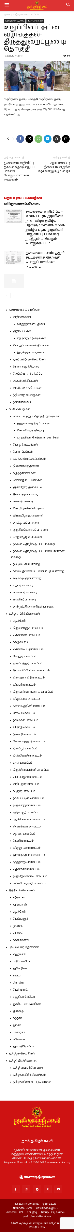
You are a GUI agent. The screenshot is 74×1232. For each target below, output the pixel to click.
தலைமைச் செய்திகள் (24, 310)
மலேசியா (19, 1039)
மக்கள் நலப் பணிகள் (27, 480)
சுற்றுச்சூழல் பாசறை (27, 537)
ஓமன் (17, 1025)
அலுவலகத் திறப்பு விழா (33, 423)
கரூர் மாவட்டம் (22, 763)
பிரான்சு (18, 983)
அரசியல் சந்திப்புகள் (27, 388)
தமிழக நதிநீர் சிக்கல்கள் (29, 1075)
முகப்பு (8, 15)
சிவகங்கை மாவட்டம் (27, 826)
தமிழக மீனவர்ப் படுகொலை (32, 1082)
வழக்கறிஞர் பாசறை (27, 578)
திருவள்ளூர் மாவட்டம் (28, 628)
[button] (68, 5)
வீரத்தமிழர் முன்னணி (28, 516)
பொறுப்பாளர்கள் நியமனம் (31, 345)
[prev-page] (6, 295)
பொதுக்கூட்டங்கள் (25, 445)
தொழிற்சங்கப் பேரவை (29, 508)
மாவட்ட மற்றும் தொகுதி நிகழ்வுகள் (36, 416)
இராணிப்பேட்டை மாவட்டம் (31, 670)
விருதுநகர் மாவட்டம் (26, 848)
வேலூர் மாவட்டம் (24, 656)
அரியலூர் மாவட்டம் (26, 784)
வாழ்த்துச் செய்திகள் (31, 324)
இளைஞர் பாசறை (25, 494)
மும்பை (18, 926)
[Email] (66, 139)
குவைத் (18, 1011)
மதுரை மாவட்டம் (24, 834)
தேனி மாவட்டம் (23, 841)
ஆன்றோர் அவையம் (27, 487)
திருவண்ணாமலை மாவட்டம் (33, 692)
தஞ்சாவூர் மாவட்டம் (26, 812)
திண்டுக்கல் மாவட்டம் (27, 756)
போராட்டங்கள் (23, 452)
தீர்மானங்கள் (22, 402)
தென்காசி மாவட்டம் (26, 869)
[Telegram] (48, 139)
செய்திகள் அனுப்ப (47, 1208)
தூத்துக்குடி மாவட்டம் (26, 862)
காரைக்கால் (21, 940)
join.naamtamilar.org (58, 1162)
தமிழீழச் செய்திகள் (22, 1053)
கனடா (17, 975)
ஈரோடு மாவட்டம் (24, 727)
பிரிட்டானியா (22, 961)
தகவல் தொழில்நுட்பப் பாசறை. (34, 544)
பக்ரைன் (19, 1032)
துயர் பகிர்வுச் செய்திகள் (29, 359)
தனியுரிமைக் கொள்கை (37, 1216)
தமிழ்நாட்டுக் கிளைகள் (24, 614)
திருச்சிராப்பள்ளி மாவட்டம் (31, 770)
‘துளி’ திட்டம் (49, 1204)
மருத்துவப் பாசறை (26, 523)
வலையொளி (14, 1212)
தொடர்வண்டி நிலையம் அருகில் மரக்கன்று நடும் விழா (54, 167)
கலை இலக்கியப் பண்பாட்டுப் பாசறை (38, 571)
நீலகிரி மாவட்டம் (24, 734)
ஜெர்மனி (19, 954)
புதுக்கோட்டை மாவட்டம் (29, 819)
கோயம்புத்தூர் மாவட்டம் (29, 741)
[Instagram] (26, 1189)
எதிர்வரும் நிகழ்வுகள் (31, 338)
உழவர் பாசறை (23, 585)
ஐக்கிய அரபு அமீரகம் (27, 1004)
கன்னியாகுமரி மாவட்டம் (29, 883)
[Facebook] (20, 139)
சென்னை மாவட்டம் (26, 635)
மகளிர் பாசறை (23, 501)
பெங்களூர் (20, 919)
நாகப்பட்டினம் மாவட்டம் (28, 798)
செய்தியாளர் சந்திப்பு (27, 374)
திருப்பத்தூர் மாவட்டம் (27, 663)
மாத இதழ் (31, 1212)
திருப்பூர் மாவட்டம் (25, 748)
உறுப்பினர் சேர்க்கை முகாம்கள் (38, 437)
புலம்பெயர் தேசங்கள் (24, 947)
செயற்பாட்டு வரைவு (53, 1212)
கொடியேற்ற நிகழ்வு (30, 430)
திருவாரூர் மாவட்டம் (27, 15)
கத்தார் (17, 1018)
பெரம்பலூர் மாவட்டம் (27, 777)
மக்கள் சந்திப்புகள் (25, 381)
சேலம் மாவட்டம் (24, 713)
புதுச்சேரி (19, 621)
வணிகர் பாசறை (24, 599)
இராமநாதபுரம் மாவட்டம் (29, 855)
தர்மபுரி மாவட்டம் (24, 685)
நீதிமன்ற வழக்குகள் (26, 395)
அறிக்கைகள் (22, 317)
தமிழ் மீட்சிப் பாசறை (26, 564)
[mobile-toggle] (6, 5)
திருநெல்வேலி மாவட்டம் (30, 876)
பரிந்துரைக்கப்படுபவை (22, 204)
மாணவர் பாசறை (25, 592)
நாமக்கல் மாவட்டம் (25, 720)
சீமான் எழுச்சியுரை (26, 367)
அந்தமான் (20, 905)
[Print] (57, 139)
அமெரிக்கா (20, 968)
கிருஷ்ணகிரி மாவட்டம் (29, 678)
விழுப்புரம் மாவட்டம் (26, 699)
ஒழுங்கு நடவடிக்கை (30, 352)
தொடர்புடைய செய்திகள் (23, 198)
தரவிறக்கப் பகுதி (22, 1208)
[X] (29, 139)
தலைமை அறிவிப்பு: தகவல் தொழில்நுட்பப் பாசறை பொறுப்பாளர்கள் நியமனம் (20, 171)
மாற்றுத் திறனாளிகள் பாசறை (33, 607)
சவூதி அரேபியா (24, 997)
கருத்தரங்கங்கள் (24, 473)
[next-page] (12, 295)
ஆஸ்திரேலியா (23, 1046)
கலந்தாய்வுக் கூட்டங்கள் (29, 459)
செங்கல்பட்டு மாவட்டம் (28, 649)
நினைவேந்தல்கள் (26, 466)
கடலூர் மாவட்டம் (24, 791)
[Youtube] (58, 1189)
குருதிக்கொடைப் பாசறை (30, 530)
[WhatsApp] (38, 139)
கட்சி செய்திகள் (35, 20)
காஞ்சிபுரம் (20, 642)
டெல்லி (18, 933)
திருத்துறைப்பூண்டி (14, 20)
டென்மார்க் (20, 990)
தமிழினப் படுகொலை (28, 1068)
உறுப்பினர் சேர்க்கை (27, 1204)
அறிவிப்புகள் (22, 331)
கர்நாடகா (19, 897)
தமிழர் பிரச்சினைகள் (23, 1061)
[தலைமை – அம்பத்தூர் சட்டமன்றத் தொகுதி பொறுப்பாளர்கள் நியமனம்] (14, 257)
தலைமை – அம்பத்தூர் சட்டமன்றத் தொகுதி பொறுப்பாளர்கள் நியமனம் (45, 260)
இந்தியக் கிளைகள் (22, 890)
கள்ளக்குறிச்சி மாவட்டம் (29, 706)
